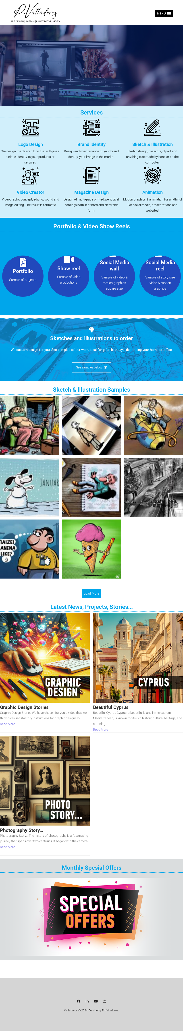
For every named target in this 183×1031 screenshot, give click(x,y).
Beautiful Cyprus (111, 707)
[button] (164, 13)
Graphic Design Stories (24, 707)
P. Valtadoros (110, 1010)
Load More (91, 593)
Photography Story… (21, 830)
